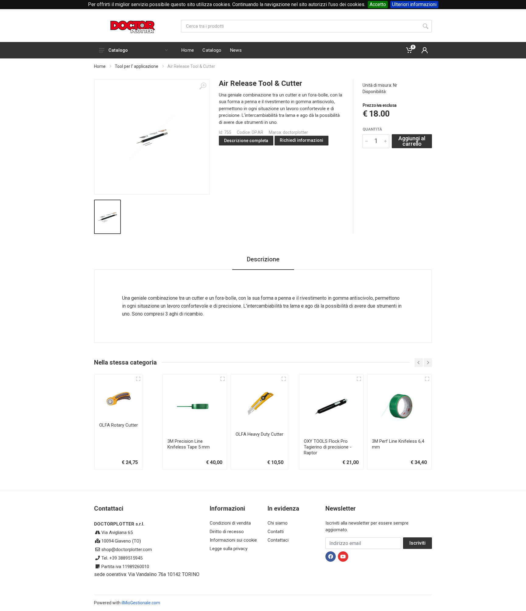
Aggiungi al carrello (411, 141)
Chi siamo (278, 523)
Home (100, 66)
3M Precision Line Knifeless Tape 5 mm (188, 444)
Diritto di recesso (227, 531)
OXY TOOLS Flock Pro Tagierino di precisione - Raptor (328, 447)
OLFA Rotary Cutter (118, 425)
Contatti (276, 531)
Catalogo (118, 50)
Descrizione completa (246, 140)
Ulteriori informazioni (414, 4)
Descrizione (263, 259)
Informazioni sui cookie (233, 540)
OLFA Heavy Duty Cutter (259, 434)
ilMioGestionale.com (140, 602)
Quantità (372, 129)
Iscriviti (417, 543)
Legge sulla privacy (228, 548)
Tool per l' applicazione (136, 66)
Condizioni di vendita (230, 523)
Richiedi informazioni (301, 140)
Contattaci (278, 540)
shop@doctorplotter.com (126, 549)
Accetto (378, 4)
